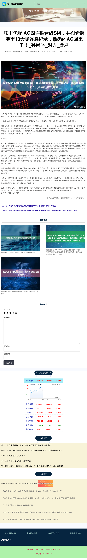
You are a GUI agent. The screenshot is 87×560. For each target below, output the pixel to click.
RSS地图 (49, 549)
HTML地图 (56, 549)
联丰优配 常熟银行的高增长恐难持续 (16, 460)
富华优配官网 (10, 533)
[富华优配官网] (13, 4)
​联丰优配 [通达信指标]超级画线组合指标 (18, 505)
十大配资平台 (32, 533)
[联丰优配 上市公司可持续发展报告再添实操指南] (20, 238)
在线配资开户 (53, 533)
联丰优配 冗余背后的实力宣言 (13, 455)
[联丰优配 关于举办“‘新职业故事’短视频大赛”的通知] (45, 483)
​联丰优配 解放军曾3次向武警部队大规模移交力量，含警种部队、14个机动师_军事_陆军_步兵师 (39, 498)
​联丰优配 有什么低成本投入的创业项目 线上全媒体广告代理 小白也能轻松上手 (32, 491)
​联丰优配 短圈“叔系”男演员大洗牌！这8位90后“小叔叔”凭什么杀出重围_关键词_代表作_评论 (37, 512)
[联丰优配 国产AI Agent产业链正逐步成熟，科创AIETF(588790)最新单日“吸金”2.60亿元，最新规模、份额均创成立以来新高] (65, 236)
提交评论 (9, 363)
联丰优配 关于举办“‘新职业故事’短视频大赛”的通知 (19, 483)
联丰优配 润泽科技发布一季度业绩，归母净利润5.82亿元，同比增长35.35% (31, 450)
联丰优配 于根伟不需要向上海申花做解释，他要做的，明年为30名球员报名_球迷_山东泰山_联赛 (43, 210)
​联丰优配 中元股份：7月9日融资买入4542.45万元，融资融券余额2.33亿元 (30, 519)
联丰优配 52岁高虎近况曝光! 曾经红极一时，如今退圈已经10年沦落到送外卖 (32, 465)
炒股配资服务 (75, 533)
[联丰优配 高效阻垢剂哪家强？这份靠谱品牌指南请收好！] (20, 273)
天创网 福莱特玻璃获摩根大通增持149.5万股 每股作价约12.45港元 (32, 206)
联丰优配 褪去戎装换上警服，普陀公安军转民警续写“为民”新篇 (26, 445)
